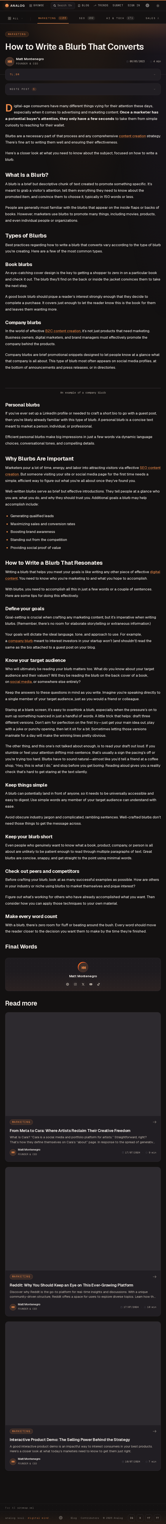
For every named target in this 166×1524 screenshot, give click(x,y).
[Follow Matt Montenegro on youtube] (91, 984)
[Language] (147, 5)
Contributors (90, 1517)
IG (131, 1517)
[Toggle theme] (158, 6)
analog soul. (28, 1517)
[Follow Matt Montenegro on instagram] (75, 984)
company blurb (20, 640)
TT (157, 1517)
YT (148, 1517)
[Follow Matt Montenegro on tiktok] (99, 984)
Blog (74, 1517)
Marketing (17, 34)
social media (21, 681)
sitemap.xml (25, 1507)
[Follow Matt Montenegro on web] (67, 984)
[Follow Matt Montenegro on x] (83, 984)
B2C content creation (63, 330)
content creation (132, 136)
